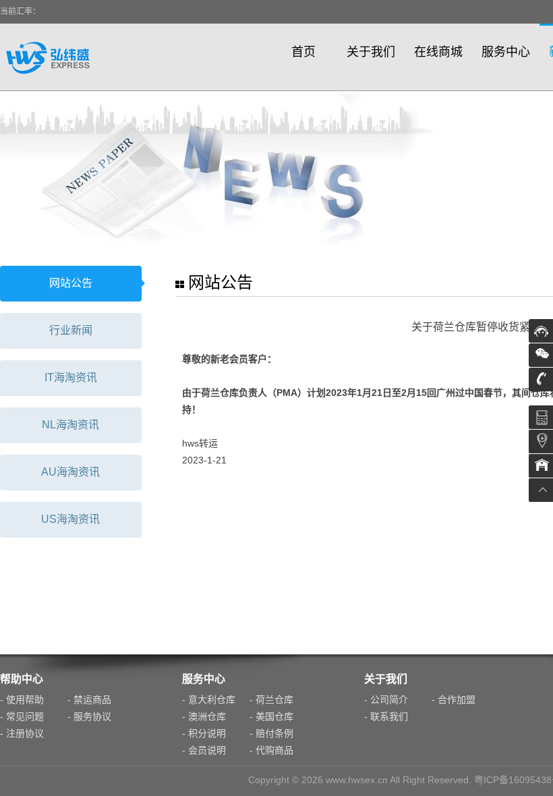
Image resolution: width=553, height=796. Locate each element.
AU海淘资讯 (70, 472)
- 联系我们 (386, 716)
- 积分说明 (204, 733)
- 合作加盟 (453, 699)
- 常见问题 (22, 716)
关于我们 (371, 52)
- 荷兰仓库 (271, 699)
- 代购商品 (271, 750)
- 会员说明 (204, 750)
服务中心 (506, 52)
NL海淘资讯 (70, 424)
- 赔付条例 (271, 733)
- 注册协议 (22, 733)
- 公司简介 (386, 699)
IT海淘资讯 (71, 377)
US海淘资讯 (70, 519)
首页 (303, 52)
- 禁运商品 (89, 699)
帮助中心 (21, 679)
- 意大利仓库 (208, 699)
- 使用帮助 (22, 699)
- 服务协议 (89, 716)
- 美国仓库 (271, 716)
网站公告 (70, 283)
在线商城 (438, 52)
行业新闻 (70, 330)
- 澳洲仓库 (204, 716)
